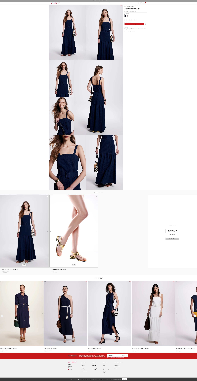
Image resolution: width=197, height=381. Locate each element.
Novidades (83, 365)
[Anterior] (2, 316)
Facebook (70, 366)
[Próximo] (195, 316)
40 (130, 20)
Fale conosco (116, 365)
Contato (115, 368)
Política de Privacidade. (117, 379)
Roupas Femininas (84, 366)
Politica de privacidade (117, 366)
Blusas (104, 366)
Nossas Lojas (94, 365)
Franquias (93, 366)
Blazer (104, 365)
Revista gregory (94, 368)
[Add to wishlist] (145, 24)
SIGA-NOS (69, 364)
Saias (104, 372)
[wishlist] (140, 3)
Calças (104, 368)
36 (125, 20)
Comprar (134, 24)
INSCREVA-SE (124, 355)
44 (135, 20)
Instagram (70, 367)
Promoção (83, 369)
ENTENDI (124, 379)
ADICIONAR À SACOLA (172, 238)
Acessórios (83, 368)
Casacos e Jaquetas (106, 369)
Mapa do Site (94, 369)
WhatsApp (70, 369)
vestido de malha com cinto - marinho (130, 6)
